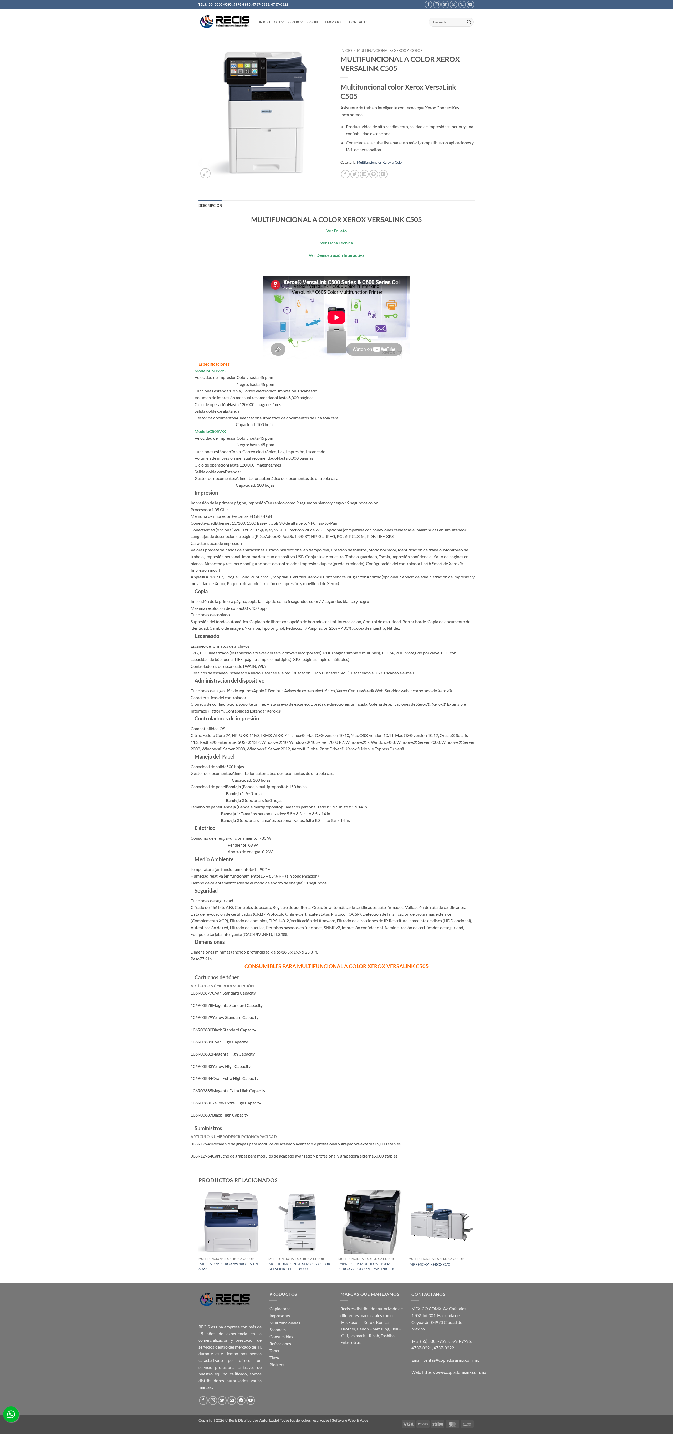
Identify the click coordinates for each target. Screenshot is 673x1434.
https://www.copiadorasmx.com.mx (454, 1372)
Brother (348, 1328)
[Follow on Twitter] (445, 4)
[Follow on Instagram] (437, 4)
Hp (344, 1322)
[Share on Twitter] (354, 174)
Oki (344, 1335)
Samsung (381, 1328)
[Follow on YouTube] (470, 4)
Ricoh (374, 1335)
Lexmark (333, 22)
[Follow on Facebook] (428, 4)
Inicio (346, 50)
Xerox (369, 1322)
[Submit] (469, 22)
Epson (354, 1322)
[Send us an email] (453, 4)
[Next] (473, 1235)
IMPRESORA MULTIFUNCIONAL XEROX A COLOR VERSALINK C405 (367, 1266)
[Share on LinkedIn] (383, 174)
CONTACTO (359, 22)
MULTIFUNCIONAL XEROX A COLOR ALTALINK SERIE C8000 (299, 1266)
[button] (205, 173)
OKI (277, 22)
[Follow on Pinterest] (241, 1400)
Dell (394, 1328)
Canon (363, 1328)
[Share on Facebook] (345, 174)
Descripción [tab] (210, 205)
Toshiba (388, 1335)
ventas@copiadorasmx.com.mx (451, 1360)
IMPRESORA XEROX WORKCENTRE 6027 (228, 1266)
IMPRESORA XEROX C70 (429, 1264)
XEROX (293, 22)
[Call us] (462, 4)
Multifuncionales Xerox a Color (390, 50)
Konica (382, 1322)
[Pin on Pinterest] (373, 174)
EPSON (312, 22)
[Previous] (199, 1235)
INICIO (264, 22)
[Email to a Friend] (364, 174)
